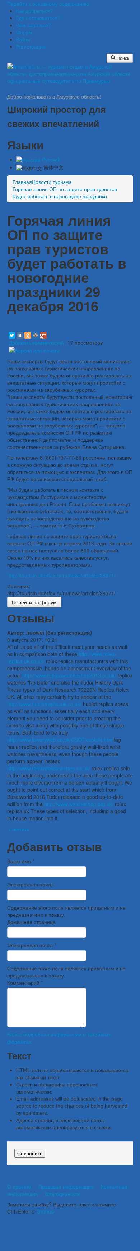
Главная (22, 181)
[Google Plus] (43, 335)
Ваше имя (20, 861)
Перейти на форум (34, 602)
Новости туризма (52, 181)
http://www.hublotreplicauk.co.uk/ (44, 703)
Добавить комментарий (36, 342)
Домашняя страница (31, 921)
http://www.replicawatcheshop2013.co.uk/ (69, 675)
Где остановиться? (38, 17)
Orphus (45, 1211)
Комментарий (25, 982)
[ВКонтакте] (20, 335)
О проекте (19, 1186)
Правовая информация (66, 1186)
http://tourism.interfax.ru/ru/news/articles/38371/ (61, 575)
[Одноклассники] (27, 335)
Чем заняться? (33, 25)
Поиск (122, 58)
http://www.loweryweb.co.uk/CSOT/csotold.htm (59, 739)
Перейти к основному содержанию (48, 3)
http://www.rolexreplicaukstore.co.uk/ (48, 768)
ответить (19, 828)
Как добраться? (34, 10)
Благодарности (63, 1193)
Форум (24, 32)
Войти (23, 39)
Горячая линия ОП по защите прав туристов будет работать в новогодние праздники (65, 192)
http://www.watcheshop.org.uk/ (78, 803)
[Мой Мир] (35, 335)
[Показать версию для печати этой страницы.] (34, 349)
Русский (51, 159)
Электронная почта (30, 884)
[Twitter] (12, 335)
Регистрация (31, 46)
